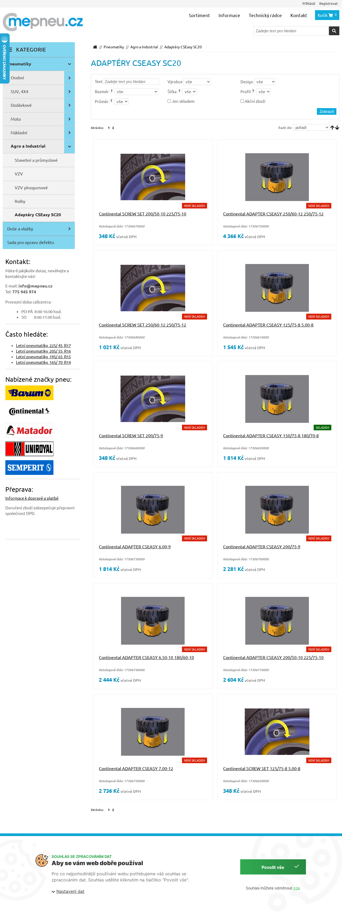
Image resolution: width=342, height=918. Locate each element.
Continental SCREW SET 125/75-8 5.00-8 (261, 768)
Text (99, 81)
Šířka (172, 91)
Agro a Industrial (144, 46)
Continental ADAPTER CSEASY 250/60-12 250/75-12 (273, 213)
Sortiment (199, 15)
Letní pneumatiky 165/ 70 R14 (43, 362)
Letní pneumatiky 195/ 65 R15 (43, 356)
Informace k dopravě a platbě (32, 498)
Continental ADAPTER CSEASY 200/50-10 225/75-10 (273, 657)
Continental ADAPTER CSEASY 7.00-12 (136, 768)
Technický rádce (265, 15)
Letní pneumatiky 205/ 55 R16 (43, 350)
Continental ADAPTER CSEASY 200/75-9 (261, 546)
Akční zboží (254, 101)
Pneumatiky (114, 46)
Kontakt (298, 15)
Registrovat (328, 3)
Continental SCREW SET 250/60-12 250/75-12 (142, 324)
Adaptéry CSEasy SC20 (183, 46)
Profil (245, 91)
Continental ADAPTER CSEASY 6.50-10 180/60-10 (146, 657)
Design (246, 81)
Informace (229, 15)
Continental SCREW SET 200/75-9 (131, 435)
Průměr (101, 101)
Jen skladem (183, 101)
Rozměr (102, 91)
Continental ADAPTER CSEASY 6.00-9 (135, 546)
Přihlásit (308, 3)
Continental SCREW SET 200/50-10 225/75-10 (142, 213)
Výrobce (175, 81)
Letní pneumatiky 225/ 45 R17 (43, 345)
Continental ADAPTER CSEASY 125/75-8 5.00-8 (268, 324)
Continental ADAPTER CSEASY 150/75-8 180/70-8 (271, 435)
